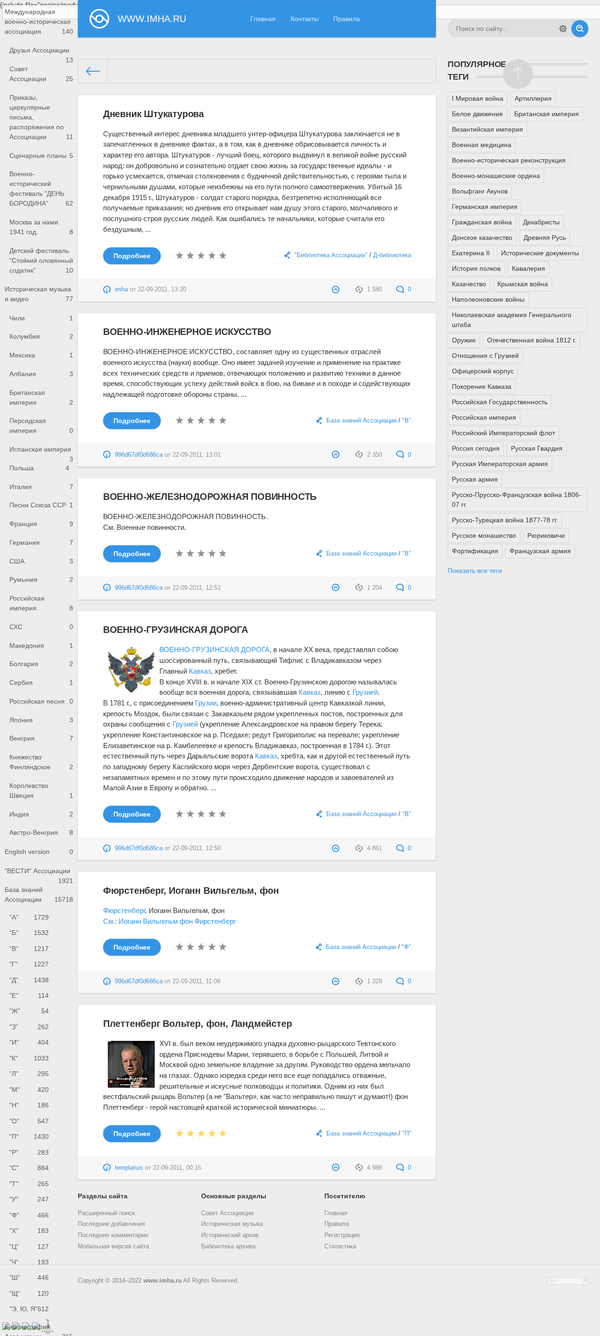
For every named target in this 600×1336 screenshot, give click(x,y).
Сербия (41, 682)
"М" (29, 1089)
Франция (41, 523)
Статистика (340, 1246)
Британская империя (41, 397)
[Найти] (579, 28)
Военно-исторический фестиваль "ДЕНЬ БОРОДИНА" (41, 188)
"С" (29, 1168)
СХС (41, 627)
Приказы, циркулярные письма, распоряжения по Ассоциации (41, 117)
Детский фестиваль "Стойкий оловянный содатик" (41, 260)
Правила (346, 18)
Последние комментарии (113, 1235)
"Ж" (29, 1011)
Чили (41, 318)
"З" (29, 1027)
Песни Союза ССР (41, 505)
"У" (29, 1199)
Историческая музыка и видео (39, 294)
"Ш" (29, 1277)
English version (39, 851)
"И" (29, 1042)
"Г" (29, 964)
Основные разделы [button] (233, 1196)
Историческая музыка (232, 1224)
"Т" (29, 1184)
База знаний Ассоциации (39, 894)
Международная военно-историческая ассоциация (39, 21)
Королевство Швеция (41, 790)
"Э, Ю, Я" (29, 1309)
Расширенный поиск (106, 1213)
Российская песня (41, 701)
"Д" (29, 980)
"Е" (29, 995)
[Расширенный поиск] (563, 28)
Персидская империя (41, 425)
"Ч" (29, 1262)
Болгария (41, 664)
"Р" (29, 1152)
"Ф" (29, 1215)
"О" (29, 1121)
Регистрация (342, 1235)
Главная (263, 18)
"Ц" (29, 1246)
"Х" (29, 1230)
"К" (29, 1058)
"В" (29, 948)
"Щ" (29, 1293)
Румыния (41, 579)
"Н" (29, 1105)
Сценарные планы (41, 155)
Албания (41, 374)
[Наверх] (518, 74)
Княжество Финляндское (41, 762)
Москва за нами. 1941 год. (41, 227)
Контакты (305, 18)
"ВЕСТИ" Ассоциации (39, 874)
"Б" (29, 932)
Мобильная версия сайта (113, 1246)
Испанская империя (41, 452)
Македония (41, 645)
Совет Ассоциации (41, 73)
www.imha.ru (162, 1280)
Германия (41, 542)
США (41, 561)
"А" (29, 917)
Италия (41, 486)
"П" (29, 1136)
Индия (41, 814)
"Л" (29, 1073)
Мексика (41, 355)
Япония (41, 720)
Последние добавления (111, 1224)
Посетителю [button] (344, 1196)
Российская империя (41, 603)
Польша (39, 468)
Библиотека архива (228, 1246)
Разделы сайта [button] (103, 1196)
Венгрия (41, 738)
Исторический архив (230, 1235)
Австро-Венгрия (41, 832)
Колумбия (41, 336)
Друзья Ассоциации (41, 52)
